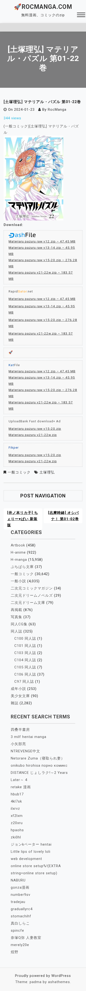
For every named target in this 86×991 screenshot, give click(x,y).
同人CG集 (19, 624)
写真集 (16, 617)
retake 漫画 (21, 787)
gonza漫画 (20, 887)
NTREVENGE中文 (25, 751)
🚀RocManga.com (43, 6)
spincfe (17, 930)
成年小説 (18, 689)
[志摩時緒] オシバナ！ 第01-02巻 (63, 516)
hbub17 (17, 794)
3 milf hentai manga (28, 737)
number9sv (20, 894)
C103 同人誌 (25, 653)
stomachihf (21, 916)
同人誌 (16, 631)
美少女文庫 (20, 696)
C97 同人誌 (24, 681)
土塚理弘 (47, 472)
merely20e (20, 945)
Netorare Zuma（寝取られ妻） (38, 758)
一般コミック (19, 472)
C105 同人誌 (25, 667)
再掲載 (16, 610)
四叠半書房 (20, 729)
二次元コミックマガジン (32, 588)
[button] (81, 15)
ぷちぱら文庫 (22, 567)
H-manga (19, 559)
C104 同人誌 (25, 660)
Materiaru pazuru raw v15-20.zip (35, 428)
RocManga (57, 109)
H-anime (18, 552)
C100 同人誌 (25, 638)
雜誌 (14, 703)
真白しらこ (20, 923)
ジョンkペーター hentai (31, 844)
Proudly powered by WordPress (43, 976)
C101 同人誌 (25, 646)
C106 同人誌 (25, 674)
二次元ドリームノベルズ (32, 595)
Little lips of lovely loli (30, 851)
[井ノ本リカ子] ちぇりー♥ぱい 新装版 (22, 519)
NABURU (18, 880)
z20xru (17, 823)
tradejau (18, 902)
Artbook (18, 545)
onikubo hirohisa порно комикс (39, 765)
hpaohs (17, 830)
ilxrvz (15, 808)
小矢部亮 (18, 744)
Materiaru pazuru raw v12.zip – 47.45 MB (42, 241)
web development (26, 859)
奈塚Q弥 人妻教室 (26, 938)
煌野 (14, 952)
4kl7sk (16, 801)
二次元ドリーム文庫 (28, 602)
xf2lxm (17, 816)
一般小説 (18, 581)
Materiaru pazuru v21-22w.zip (33, 435)
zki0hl (16, 837)
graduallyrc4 (21, 909)
